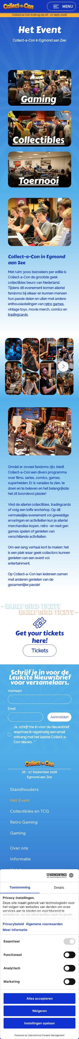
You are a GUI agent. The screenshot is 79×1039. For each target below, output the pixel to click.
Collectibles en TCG (29, 811)
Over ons (19, 848)
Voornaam (15, 690)
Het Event (20, 800)
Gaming (38, 99)
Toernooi (39, 181)
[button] (39, 651)
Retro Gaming (24, 822)
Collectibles (38, 140)
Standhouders (24, 789)
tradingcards (18, 315)
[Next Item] (63, 366)
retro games (54, 304)
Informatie (20, 858)
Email (12, 708)
